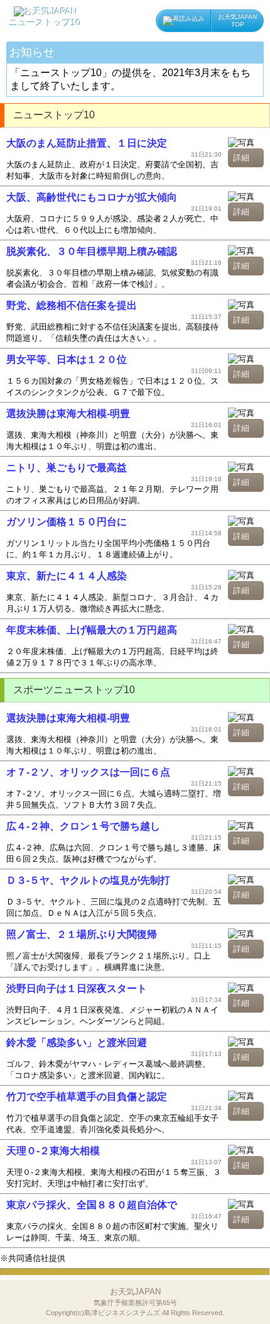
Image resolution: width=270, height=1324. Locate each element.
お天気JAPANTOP (237, 20)
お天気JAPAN (135, 1301)
